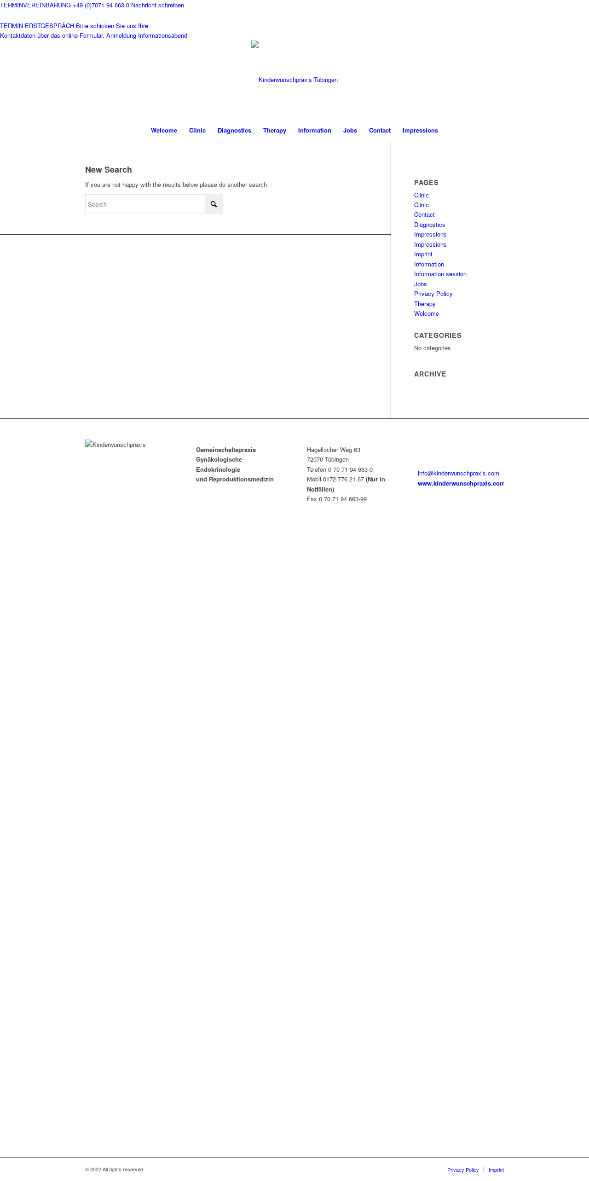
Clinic (421, 195)
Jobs (420, 283)
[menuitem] (164, 130)
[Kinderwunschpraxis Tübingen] (294, 80)
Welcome (426, 313)
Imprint (423, 253)
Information (429, 264)
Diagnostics (429, 224)
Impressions (430, 234)
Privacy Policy (433, 293)
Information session (440, 273)
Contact (424, 214)
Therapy (425, 303)
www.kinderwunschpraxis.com (461, 483)
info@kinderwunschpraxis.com (458, 473)
